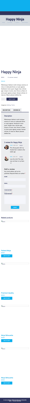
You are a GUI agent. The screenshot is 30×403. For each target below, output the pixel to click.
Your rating (8, 190)
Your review (8, 193)
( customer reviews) (13, 77)
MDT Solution (17, 401)
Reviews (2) (16, 110)
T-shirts (17, 22)
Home (3, 22)
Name (5, 176)
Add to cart (12, 99)
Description (6, 110)
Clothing (9, 22)
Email (5, 183)
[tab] (6, 110)
